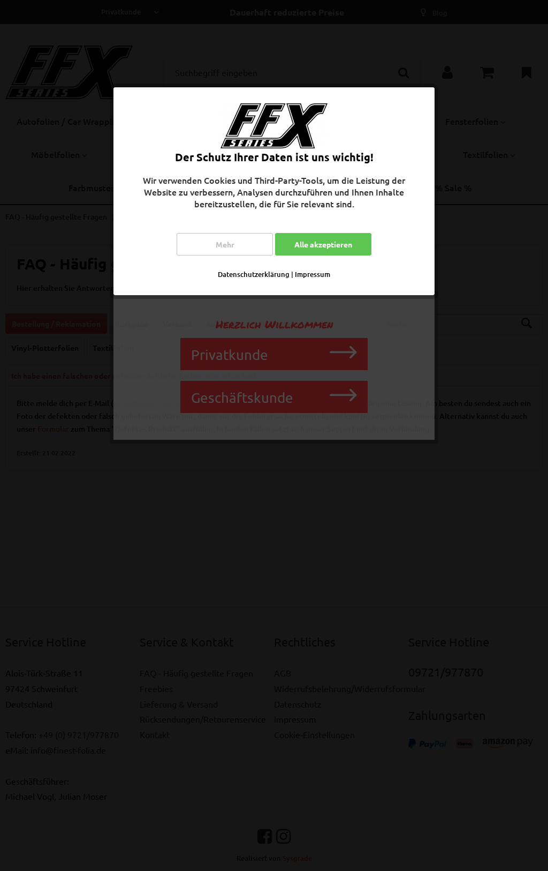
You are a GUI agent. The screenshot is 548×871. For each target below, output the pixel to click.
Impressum (312, 274)
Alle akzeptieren (323, 244)
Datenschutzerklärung (254, 274)
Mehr (225, 244)
